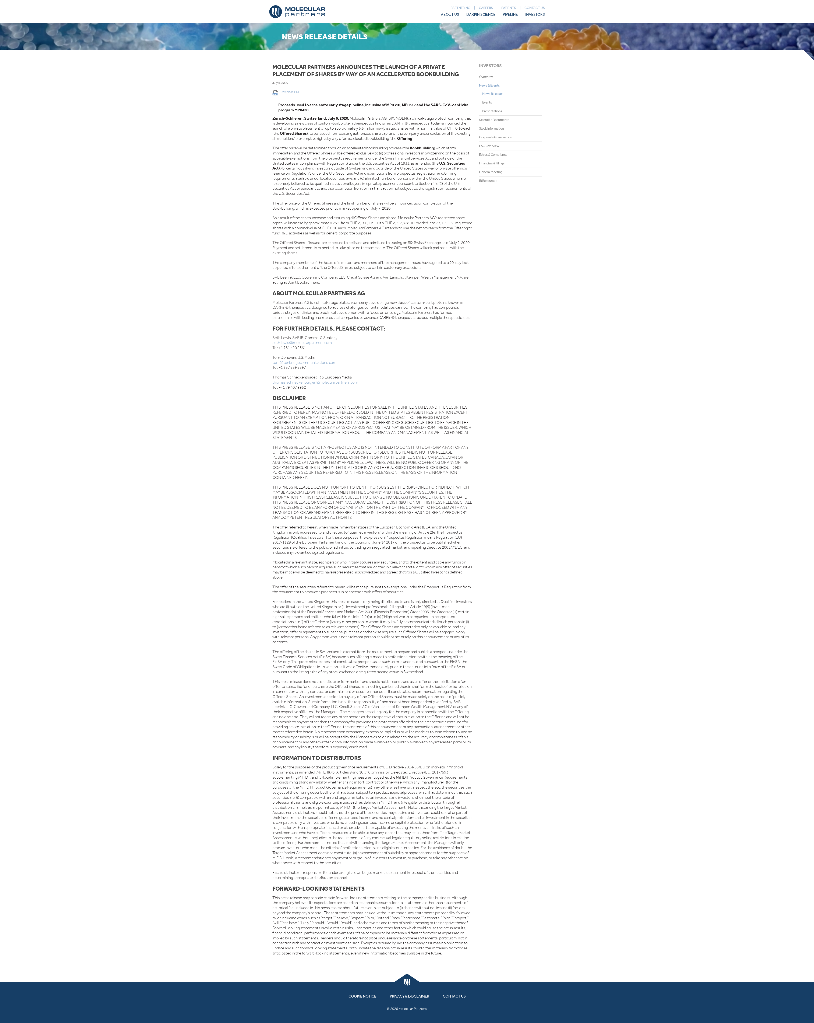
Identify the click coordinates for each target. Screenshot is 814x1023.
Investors (535, 14)
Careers (486, 8)
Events (487, 102)
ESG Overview (489, 146)
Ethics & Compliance (493, 154)
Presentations (492, 111)
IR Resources (488, 180)
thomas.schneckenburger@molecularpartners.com (315, 382)
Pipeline (510, 14)
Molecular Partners (297, 11)
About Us (450, 14)
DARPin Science (480, 14)
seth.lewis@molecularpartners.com (302, 342)
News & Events (489, 85)
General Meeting (491, 172)
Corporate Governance (495, 137)
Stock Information (491, 128)
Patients (508, 8)
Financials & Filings (492, 163)
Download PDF (290, 92)
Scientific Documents (494, 120)
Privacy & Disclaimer (409, 996)
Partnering (460, 8)
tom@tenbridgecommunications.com (304, 362)
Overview (486, 76)
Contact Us (534, 8)
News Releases (492, 93)
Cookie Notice (362, 996)
